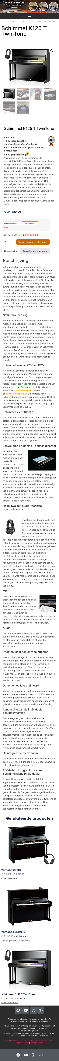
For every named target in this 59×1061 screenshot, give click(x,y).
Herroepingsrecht (36, 1043)
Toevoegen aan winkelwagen (33, 242)
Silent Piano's (28, 21)
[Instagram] (33, 1010)
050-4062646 (32, 235)
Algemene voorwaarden (14, 1040)
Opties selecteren (9, 878)
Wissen (5, 227)
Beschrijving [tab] (11, 251)
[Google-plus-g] (40, 1010)
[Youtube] (25, 1010)
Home (12, 21)
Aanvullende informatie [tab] (35, 251)
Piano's (18, 21)
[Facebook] (18, 1010)
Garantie (25, 1043)
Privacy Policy (29, 1040)
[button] (29, 15)
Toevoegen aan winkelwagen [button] (15, 941)
